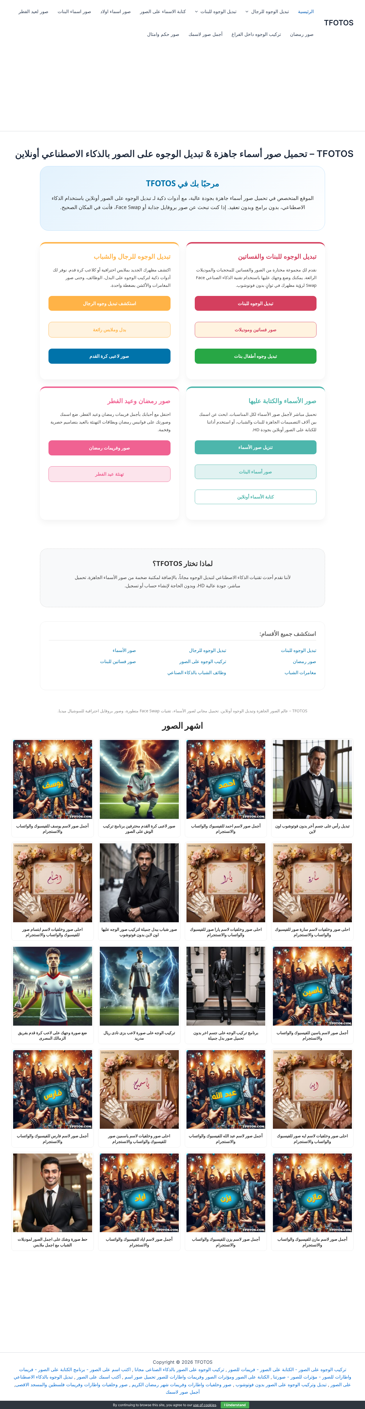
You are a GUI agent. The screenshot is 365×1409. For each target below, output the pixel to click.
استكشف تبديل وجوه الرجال (109, 303)
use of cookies (204, 1405)
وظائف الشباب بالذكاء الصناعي (196, 672)
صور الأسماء (124, 650)
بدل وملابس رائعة (109, 329)
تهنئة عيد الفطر (109, 474)
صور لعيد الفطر (33, 11)
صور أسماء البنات (255, 472)
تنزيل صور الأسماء (255, 447)
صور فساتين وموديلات (256, 329)
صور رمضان (302, 34)
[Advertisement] (182, 88)
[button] (248, 11)
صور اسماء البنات (74, 11)
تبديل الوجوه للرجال (270, 11)
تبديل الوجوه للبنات (218, 11)
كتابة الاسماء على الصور (163, 11)
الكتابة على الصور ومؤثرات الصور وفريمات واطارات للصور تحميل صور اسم (197, 1377)
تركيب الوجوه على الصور (202, 661)
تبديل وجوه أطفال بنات (255, 356)
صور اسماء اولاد (115, 11)
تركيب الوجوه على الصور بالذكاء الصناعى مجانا (179, 1369)
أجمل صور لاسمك (205, 34)
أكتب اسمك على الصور (99, 1377)
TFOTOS (339, 22)
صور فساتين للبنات (118, 661)
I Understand (235, 1405)
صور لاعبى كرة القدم (109, 356)
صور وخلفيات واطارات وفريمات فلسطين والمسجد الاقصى (71, 1384)
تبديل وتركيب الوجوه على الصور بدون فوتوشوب (281, 1384)
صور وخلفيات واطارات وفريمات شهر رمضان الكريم (182, 1384)
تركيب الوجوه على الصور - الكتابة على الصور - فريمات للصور (287, 1369)
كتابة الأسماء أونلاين (255, 497)
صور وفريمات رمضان (109, 448)
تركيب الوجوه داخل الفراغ (256, 34)
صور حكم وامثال (163, 34)
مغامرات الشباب (300, 672)
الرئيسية (306, 11)
